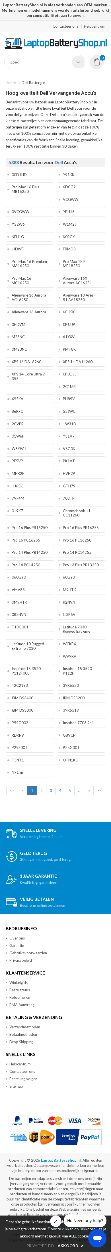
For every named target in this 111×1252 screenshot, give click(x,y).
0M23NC (19, 349)
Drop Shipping (21, 1041)
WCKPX (69, 644)
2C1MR (69, 386)
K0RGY (69, 236)
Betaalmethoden (23, 1034)
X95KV (17, 399)
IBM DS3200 (74, 698)
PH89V (69, 399)
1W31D (69, 424)
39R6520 (71, 685)
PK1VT (69, 461)
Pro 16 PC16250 (77, 540)
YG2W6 (18, 224)
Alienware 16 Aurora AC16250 (29, 297)
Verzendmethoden (24, 1027)
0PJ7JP (69, 324)
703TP (69, 498)
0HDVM (18, 324)
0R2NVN (19, 614)
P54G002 (20, 722)
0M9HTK (19, 602)
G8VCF (69, 735)
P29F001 (19, 747)
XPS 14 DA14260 (77, 362)
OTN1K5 (70, 760)
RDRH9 (18, 735)
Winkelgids (18, 982)
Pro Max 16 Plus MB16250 (25, 189)
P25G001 (71, 747)
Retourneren (19, 997)
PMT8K (69, 349)
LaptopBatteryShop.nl (61, 1160)
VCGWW (70, 199)
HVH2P (69, 473)
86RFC (17, 411)
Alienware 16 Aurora (29, 312)
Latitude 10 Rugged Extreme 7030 (28, 646)
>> (99, 790)
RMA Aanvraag (21, 1004)
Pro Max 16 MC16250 (21, 280)
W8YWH (19, 448)
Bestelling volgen (23, 1079)
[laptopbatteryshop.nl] (55, 48)
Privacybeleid (20, 960)
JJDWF (18, 249)
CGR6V (69, 614)
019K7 (17, 510)
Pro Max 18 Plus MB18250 (76, 263)
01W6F (18, 436)
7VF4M (18, 498)
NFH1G (18, 236)
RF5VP (17, 461)
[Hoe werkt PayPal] (79, 1137)
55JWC (69, 411)
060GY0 (19, 577)
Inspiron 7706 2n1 (78, 722)
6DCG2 (69, 187)
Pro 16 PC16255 (26, 540)
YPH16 (69, 211)
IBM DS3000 (22, 710)
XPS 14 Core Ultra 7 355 (28, 376)
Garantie (16, 945)
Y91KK (68, 174)
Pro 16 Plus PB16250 (30, 527)
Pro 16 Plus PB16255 (81, 527)
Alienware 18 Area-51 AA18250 (79, 297)
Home (11, 82)
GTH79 (69, 486)
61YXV (69, 336)
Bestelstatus (19, 990)
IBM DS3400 (22, 698)
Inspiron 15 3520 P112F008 (26, 670)
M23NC (18, 336)
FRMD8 (69, 249)
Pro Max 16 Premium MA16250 (29, 263)
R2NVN (69, 602)
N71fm (17, 772)
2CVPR (18, 424)
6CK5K (69, 312)
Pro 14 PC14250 (26, 565)
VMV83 (18, 589)
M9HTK (69, 589)
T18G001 (20, 627)
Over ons (17, 938)
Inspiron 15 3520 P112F (77, 670)
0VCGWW (20, 211)
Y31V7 (69, 436)
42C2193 (20, 685)
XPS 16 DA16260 (26, 362)
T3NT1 (18, 760)
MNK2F (18, 473)
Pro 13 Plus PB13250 (81, 565)
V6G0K (69, 448)
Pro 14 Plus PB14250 (30, 552)
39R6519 (71, 710)
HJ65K (17, 486)
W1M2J (69, 224)
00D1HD (19, 174)
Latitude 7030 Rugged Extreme (76, 629)
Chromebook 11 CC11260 (77, 513)
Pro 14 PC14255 (77, 552)
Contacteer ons (65, 26)
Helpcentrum (94, 26)
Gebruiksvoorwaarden (28, 953)
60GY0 (69, 577)
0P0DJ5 (70, 374)
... (79, 790)
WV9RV (69, 656)
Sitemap (16, 1086)
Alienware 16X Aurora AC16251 (77, 280)
